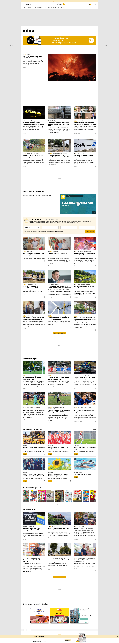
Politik (45, 7)
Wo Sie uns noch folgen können (89, 635)
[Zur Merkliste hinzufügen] (44, 67)
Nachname (62, 224)
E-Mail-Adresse (81, 224)
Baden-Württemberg (38, 7)
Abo (90, 4)
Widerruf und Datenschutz (59, 231)
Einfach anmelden (90, 231)
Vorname (44, 224)
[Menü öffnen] (23, 4)
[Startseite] (25, 630)
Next (90, 615)
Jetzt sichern (67, 640)
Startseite (25, 7)
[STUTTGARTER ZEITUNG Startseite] (59, 4)
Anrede (25, 224)
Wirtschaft (50, 7)
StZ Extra (63, 7)
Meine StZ (30, 7)
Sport (54, 7)
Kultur (58, 7)
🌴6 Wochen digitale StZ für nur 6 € (60, 0)
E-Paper (27, 4)
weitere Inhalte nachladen (59, 333)
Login (95, 4)
